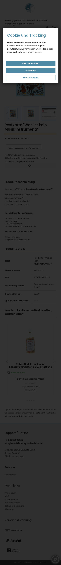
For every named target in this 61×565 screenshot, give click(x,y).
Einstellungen (30, 77)
